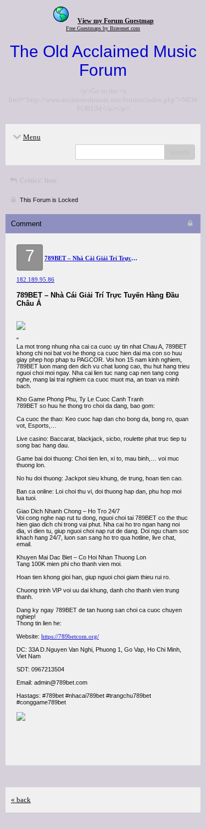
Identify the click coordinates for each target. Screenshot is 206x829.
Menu (32, 137)
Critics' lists (37, 180)
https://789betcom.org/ (70, 636)
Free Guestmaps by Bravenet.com (103, 28)
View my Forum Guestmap (115, 21)
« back (21, 800)
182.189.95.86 (35, 279)
